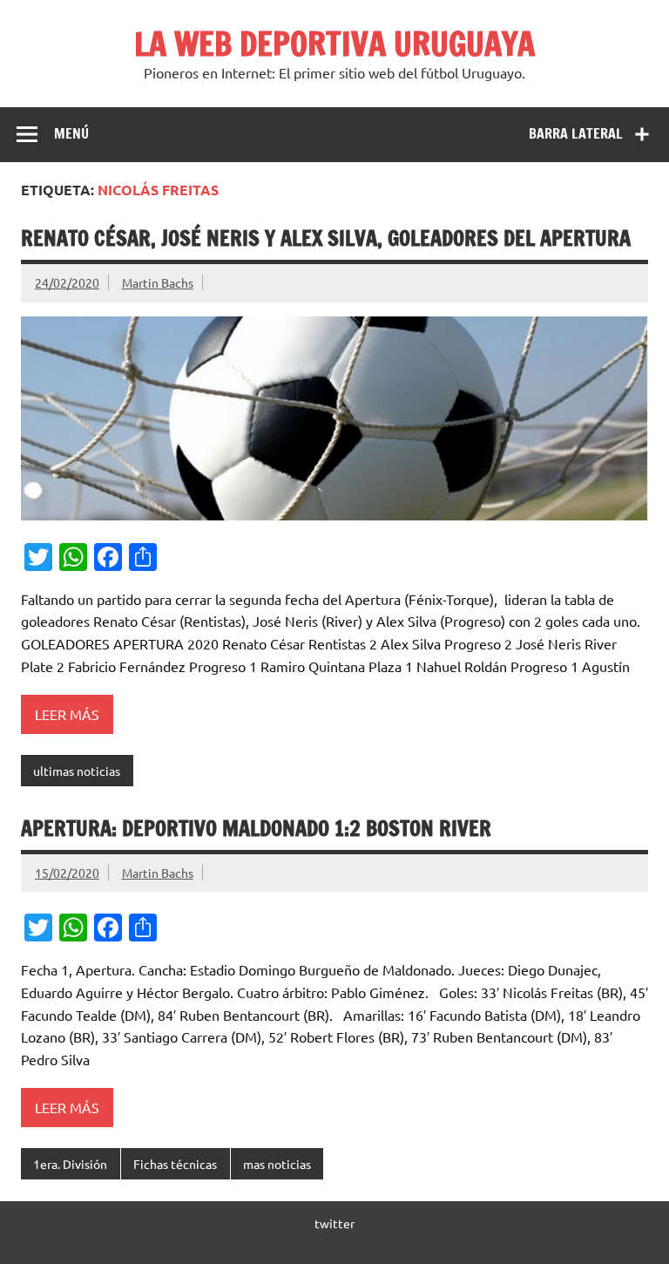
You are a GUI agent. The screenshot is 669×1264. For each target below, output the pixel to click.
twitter (334, 1223)
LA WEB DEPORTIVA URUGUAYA (334, 43)
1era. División (70, 1164)
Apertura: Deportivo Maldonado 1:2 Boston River (256, 828)
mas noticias (277, 1164)
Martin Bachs (157, 282)
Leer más (67, 714)
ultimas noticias (76, 770)
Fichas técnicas (175, 1164)
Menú (71, 133)
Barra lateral (576, 133)
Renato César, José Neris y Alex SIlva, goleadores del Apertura (326, 238)
